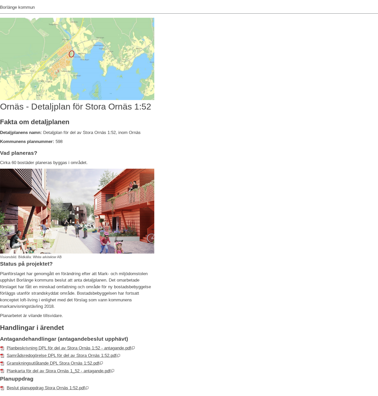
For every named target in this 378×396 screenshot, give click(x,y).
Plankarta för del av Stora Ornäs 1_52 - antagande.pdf (60, 370)
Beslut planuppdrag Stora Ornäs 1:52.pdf (48, 387)
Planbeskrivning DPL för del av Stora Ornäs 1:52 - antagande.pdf (71, 348)
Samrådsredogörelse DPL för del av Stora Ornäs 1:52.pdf (63, 355)
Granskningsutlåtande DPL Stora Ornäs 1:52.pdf (55, 363)
